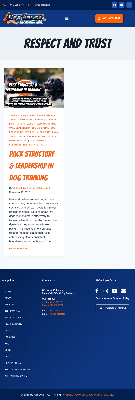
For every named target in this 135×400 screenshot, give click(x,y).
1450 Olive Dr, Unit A (52, 302)
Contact (9, 356)
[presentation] (34, 88)
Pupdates (10, 336)
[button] (67, 18)
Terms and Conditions (17, 369)
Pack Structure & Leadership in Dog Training (31, 166)
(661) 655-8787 (57, 310)
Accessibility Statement (18, 375)
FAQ (7, 343)
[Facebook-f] (96, 291)
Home (8, 291)
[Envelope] (123, 291)
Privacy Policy (13, 362)
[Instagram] (129, 5)
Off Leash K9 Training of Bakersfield (31, 188)
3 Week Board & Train (31, 119)
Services (9, 304)
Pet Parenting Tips (35, 136)
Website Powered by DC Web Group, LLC (89, 394)
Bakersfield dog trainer (42, 124)
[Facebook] (114, 5)
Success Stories (13, 317)
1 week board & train (22, 115)
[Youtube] (121, 5)
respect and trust (34, 145)
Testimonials (12, 310)
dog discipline (40, 128)
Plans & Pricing (13, 323)
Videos (8, 330)
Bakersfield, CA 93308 (52, 305)
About (8, 297)
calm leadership (19, 128)
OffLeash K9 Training (38, 132)
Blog (8, 349)
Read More (18, 248)
